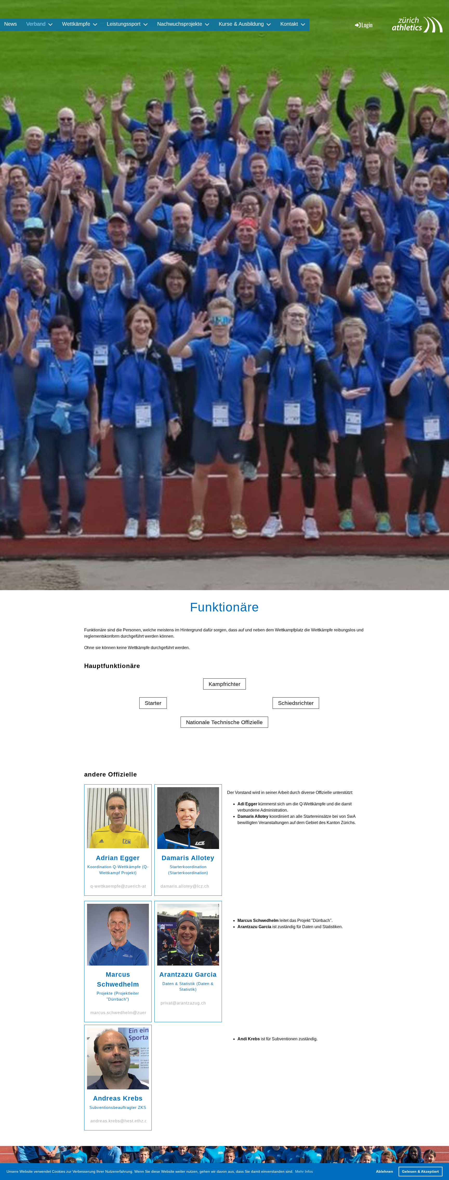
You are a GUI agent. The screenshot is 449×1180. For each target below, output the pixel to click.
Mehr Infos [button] (304, 1171)
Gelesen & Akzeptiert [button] (420, 1171)
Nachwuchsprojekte (179, 24)
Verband (35, 24)
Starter (153, 703)
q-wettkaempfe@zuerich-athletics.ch (128, 886)
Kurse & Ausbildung (241, 24)
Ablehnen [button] (384, 1171)
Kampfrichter (224, 684)
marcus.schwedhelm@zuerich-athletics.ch (134, 1012)
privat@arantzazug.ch (183, 1003)
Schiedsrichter (296, 703)
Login (367, 25)
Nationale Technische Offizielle (224, 722)
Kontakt (289, 24)
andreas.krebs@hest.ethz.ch (120, 1121)
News (10, 24)
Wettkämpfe (76, 24)
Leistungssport (124, 24)
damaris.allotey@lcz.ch (185, 886)
